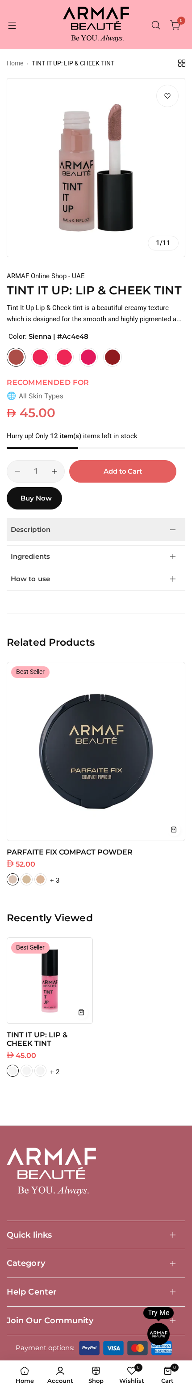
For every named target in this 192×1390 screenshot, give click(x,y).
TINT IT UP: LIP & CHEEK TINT (37, 1039)
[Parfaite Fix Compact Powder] (96, 751)
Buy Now (36, 498)
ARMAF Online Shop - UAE (46, 276)
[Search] (156, 25)
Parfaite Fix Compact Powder (70, 852)
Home (15, 63)
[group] (96, 167)
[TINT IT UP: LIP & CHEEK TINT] (49, 980)
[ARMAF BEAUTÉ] (96, 25)
